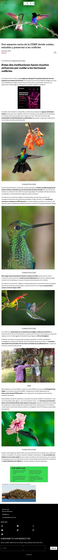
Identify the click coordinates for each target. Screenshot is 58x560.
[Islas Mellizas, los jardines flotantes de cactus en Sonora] (29, 493)
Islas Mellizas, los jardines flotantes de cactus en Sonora (19, 472)
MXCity (4, 53)
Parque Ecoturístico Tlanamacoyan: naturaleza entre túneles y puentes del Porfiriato (36, 478)
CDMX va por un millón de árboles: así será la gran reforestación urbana (35, 472)
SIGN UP (53, 548)
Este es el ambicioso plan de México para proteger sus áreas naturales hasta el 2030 (19, 478)
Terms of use (5, 509)
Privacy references (7, 511)
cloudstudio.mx (29, 554)
